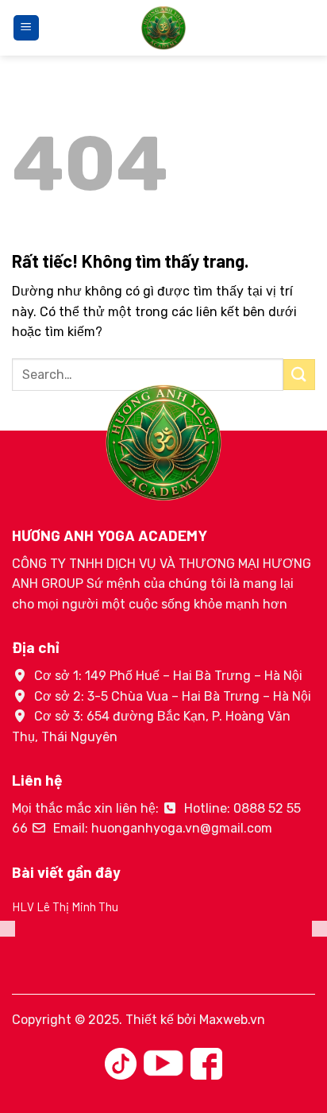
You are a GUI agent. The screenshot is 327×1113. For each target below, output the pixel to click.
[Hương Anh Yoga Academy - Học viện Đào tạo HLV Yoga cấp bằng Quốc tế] (163, 28)
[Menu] (26, 28)
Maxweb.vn (232, 1019)
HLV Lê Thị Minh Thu (65, 906)
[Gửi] (299, 374)
